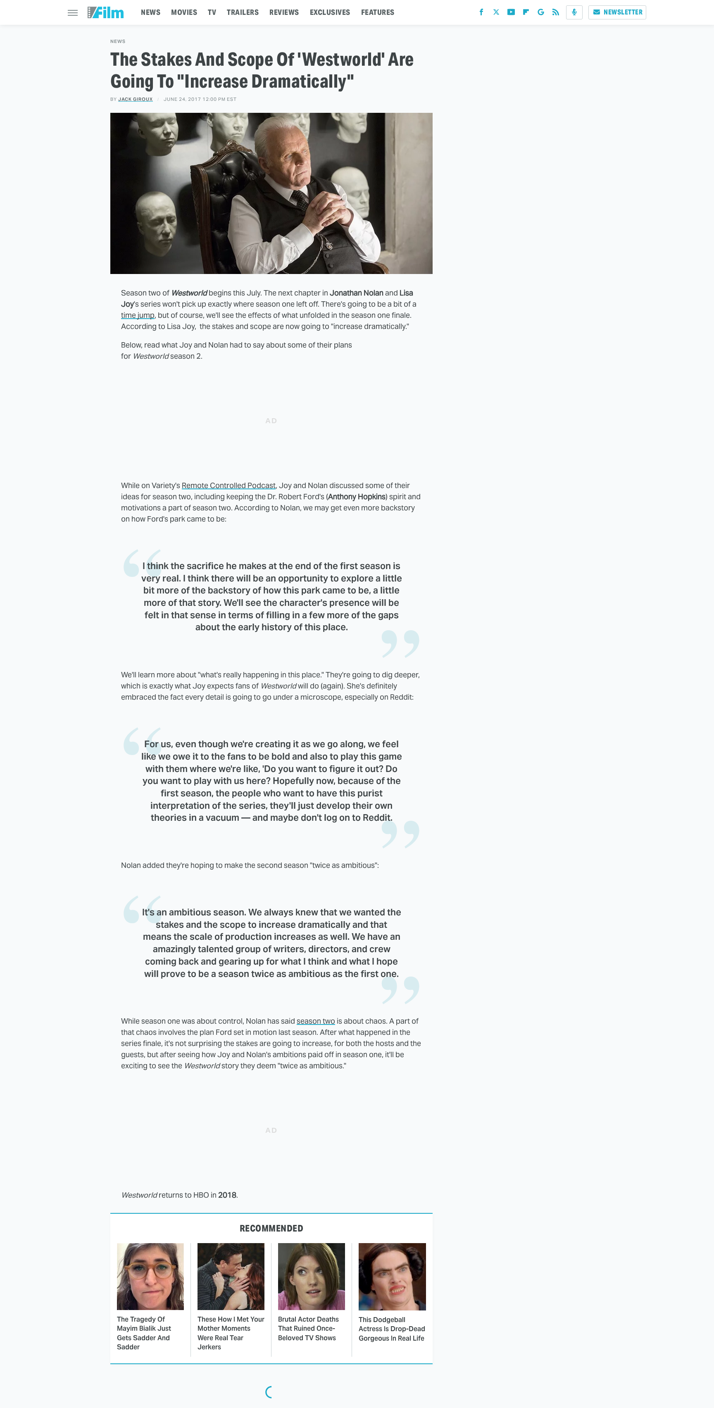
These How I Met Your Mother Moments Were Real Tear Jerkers (231, 1333)
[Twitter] (496, 14)
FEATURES (378, 12)
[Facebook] (481, 14)
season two (316, 1021)
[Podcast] (574, 12)
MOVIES (184, 12)
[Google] (540, 14)
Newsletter (623, 12)
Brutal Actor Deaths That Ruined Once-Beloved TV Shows (308, 1328)
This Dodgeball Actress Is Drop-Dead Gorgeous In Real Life (392, 1329)
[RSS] (555, 14)
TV (212, 12)
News (118, 41)
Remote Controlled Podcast (229, 485)
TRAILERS (243, 12)
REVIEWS (284, 12)
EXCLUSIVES (330, 12)
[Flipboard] (526, 14)
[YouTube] (511, 14)
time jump (138, 315)
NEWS (150, 12)
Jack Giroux (135, 99)
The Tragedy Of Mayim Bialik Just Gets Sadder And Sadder (144, 1333)
